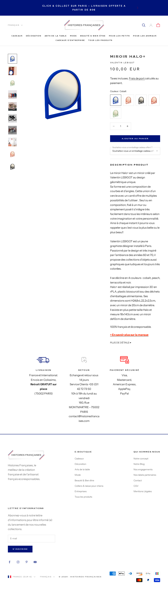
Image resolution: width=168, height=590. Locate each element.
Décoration (33, 36)
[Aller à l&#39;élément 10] (12, 166)
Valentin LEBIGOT (122, 62)
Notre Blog (139, 464)
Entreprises (81, 491)
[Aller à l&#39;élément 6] (12, 118)
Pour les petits (119, 36)
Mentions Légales (143, 491)
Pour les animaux (145, 36)
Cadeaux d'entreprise (70, 40)
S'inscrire (20, 549)
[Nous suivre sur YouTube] (35, 562)
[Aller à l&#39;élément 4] (12, 94)
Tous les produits (100, 40)
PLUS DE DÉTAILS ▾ (120, 342)
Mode (73, 36)
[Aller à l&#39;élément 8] (12, 142)
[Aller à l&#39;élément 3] (12, 82)
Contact (138, 480)
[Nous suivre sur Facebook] (9, 562)
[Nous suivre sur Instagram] (18, 562)
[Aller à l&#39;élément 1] (12, 59)
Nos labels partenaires (145, 474)
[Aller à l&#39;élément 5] (12, 106)
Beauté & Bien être (93, 36)
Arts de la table (56, 36)
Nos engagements (143, 469)
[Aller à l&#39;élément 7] (12, 130)
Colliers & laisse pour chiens (89, 485)
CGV (136, 485)
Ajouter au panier (135, 139)
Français (13, 25)
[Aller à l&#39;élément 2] (12, 70)
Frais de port (137, 78)
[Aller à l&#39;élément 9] (12, 154)
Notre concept (141, 458)
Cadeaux (17, 36)
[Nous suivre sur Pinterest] (26, 562)
